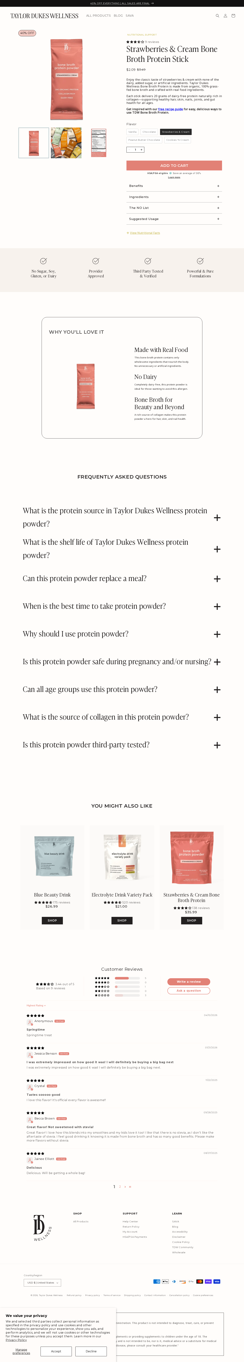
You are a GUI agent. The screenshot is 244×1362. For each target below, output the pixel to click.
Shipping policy (132, 1295)
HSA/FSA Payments (135, 1236)
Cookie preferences (203, 1295)
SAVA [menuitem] (130, 15)
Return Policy (131, 1226)
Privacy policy (92, 1295)
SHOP (52, 920)
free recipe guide (170, 109)
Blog (175, 1226)
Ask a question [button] (189, 990)
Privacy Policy (16, 1340)
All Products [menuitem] (98, 15)
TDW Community (182, 1247)
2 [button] (120, 1186)
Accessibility (180, 1231)
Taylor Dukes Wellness (51, 1295)
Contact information (155, 1295)
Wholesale (178, 1252)
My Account (130, 1231)
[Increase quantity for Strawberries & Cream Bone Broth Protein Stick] (141, 149)
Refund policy (74, 1295)
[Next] (106, 74)
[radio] (132, 132)
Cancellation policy (179, 1295)
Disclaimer (179, 1236)
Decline (91, 1351)
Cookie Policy (181, 1242)
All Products (80, 1221)
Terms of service (111, 1295)
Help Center (130, 1221)
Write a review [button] (189, 981)
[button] (217, 16)
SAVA (175, 1221)
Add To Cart (174, 165)
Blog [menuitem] (118, 15)
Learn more (174, 177)
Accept (56, 1351)
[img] (35, 1015)
